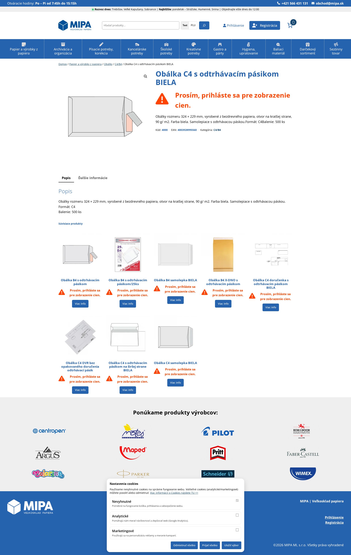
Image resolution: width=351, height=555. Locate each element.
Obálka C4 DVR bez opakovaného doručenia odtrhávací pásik (80, 366)
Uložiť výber (231, 545)
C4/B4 (118, 64)
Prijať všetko (209, 545)
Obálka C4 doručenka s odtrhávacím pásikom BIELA (270, 283)
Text (185, 25)
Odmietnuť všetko (184, 545)
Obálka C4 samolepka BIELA (175, 363)
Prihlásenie (334, 517)
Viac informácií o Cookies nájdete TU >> (174, 493)
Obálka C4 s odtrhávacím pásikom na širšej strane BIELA (128, 366)
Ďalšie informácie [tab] (92, 177)
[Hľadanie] (204, 25)
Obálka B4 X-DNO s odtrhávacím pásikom (223, 282)
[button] (145, 76)
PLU (193, 25)
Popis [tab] (66, 177)
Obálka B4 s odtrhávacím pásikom (80, 282)
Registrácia (334, 522)
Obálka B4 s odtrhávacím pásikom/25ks (128, 282)
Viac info (80, 303)
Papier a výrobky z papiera (85, 64)
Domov (62, 64)
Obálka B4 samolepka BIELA (175, 280)
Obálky (108, 64)
